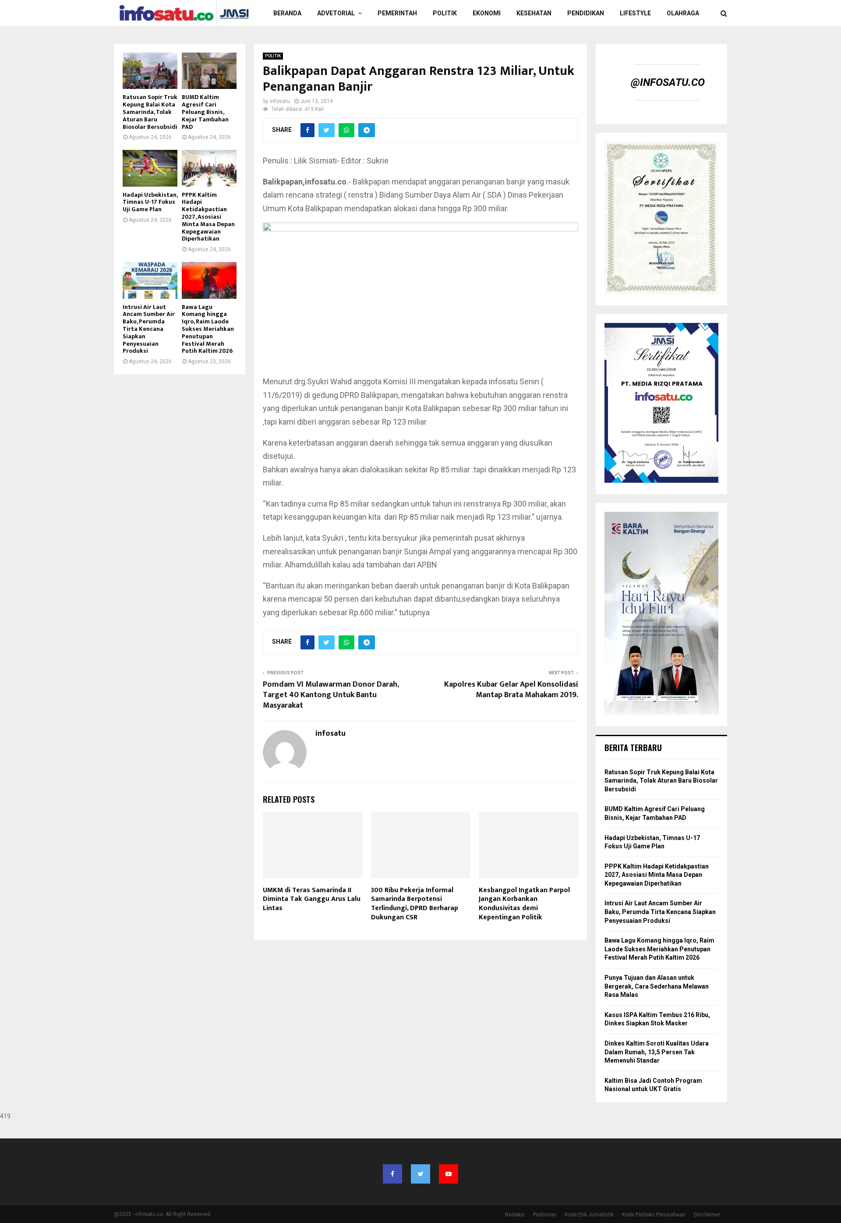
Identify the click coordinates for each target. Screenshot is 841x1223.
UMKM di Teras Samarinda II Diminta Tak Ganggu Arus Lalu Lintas (311, 899)
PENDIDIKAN (585, 13)
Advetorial (336, 13)
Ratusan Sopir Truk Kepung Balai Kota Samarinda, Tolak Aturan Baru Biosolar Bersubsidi (150, 111)
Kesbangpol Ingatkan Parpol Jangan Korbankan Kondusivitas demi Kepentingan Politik (524, 903)
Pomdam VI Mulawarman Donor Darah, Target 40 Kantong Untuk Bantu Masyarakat (331, 695)
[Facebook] (392, 1174)
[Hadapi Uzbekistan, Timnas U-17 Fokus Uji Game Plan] (150, 168)
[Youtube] (448, 1174)
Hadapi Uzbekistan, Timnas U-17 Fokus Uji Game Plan (150, 202)
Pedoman (544, 1215)
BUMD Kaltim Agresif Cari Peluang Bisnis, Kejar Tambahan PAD (205, 111)
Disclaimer (707, 1215)
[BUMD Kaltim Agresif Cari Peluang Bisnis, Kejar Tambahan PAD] (209, 71)
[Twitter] (420, 1174)
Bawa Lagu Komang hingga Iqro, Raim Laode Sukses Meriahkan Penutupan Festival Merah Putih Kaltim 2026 (208, 329)
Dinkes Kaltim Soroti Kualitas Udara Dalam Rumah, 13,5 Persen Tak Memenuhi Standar (656, 1052)
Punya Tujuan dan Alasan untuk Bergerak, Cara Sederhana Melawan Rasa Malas (656, 986)
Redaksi (515, 1215)
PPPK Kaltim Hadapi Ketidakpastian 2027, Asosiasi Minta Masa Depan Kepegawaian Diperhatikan (208, 217)
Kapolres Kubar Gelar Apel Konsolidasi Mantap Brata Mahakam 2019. (511, 690)
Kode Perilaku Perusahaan (654, 1215)
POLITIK (445, 13)
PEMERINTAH (397, 13)
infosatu (280, 101)
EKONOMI (487, 13)
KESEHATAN (533, 13)
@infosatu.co (668, 82)
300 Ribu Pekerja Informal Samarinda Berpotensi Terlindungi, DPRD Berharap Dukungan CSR (414, 903)
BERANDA (287, 13)
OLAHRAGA (683, 13)
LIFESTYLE (635, 13)
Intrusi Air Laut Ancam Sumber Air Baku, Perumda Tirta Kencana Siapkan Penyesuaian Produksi (149, 329)
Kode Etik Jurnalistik (589, 1215)
